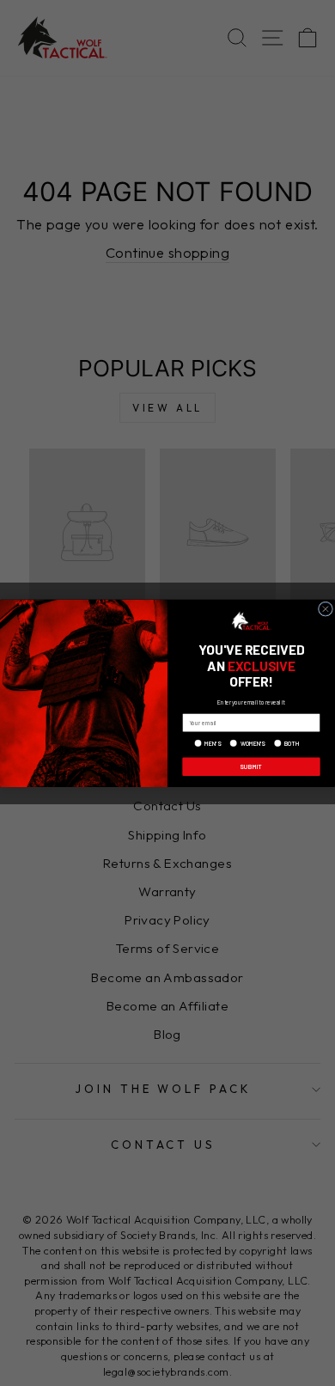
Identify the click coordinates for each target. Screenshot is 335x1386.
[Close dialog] (325, 608)
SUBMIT (251, 765)
